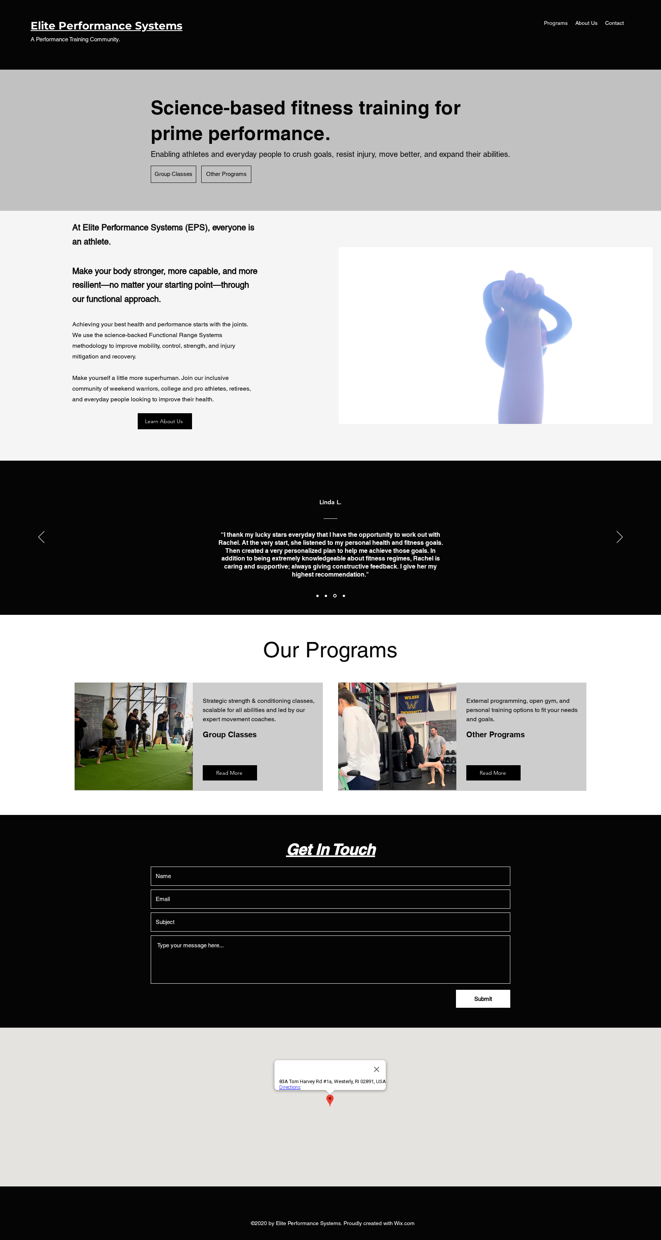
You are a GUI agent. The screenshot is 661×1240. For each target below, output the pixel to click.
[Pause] (348, 414)
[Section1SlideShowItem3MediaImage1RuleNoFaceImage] (334, 596)
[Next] (620, 537)
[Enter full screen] (642, 414)
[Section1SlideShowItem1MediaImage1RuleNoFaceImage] (317, 596)
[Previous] (41, 537)
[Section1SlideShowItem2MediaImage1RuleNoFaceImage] (326, 596)
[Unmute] (361, 414)
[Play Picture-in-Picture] (629, 414)
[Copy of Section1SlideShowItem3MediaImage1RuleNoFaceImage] (343, 596)
